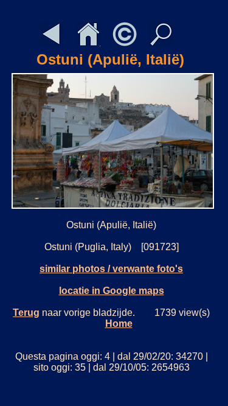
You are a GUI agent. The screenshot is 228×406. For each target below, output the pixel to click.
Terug (26, 312)
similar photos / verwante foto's (111, 269)
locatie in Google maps (111, 290)
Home (119, 323)
